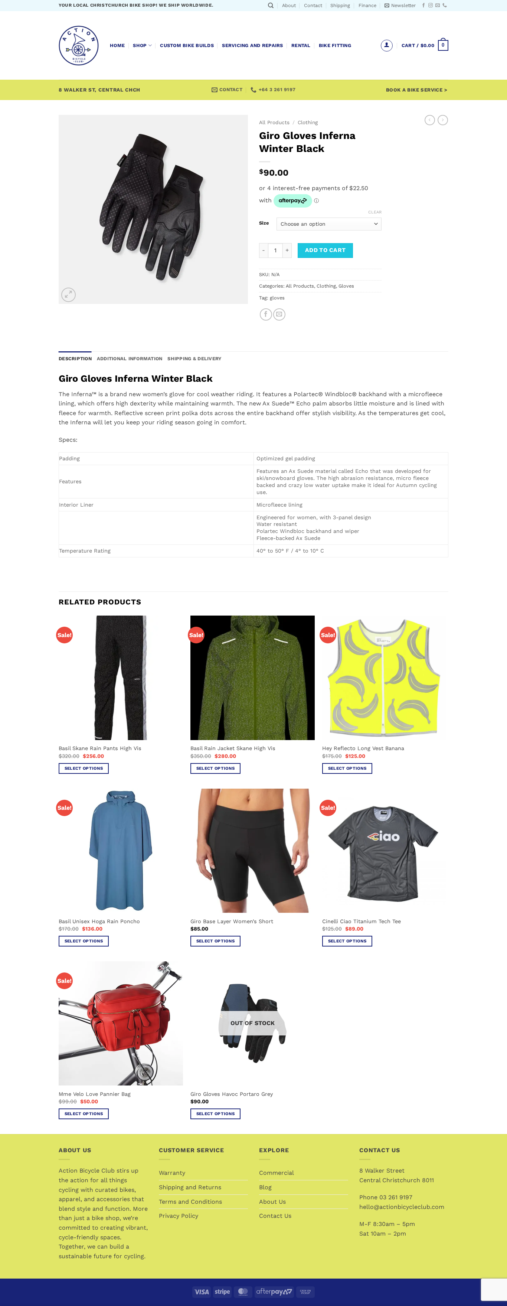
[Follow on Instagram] (430, 5)
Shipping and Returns (190, 1187)
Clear (375, 212)
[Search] (271, 5)
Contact (313, 5)
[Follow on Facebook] (423, 5)
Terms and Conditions (190, 1201)
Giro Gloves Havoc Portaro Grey (231, 1094)
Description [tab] (75, 358)
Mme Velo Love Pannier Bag (95, 1094)
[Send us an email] (437, 5)
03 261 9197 (395, 1197)
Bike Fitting (335, 45)
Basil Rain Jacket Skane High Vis (232, 748)
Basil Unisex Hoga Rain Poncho (99, 921)
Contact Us (275, 1215)
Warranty (172, 1172)
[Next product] (430, 120)
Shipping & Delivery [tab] (194, 358)
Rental (301, 45)
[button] (400, 5)
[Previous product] (443, 120)
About (289, 5)
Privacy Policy (178, 1215)
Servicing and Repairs (252, 45)
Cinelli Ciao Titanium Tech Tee (361, 921)
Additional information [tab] (130, 358)
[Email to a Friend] (279, 314)
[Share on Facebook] (266, 314)
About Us (272, 1201)
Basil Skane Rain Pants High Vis (100, 748)
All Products (274, 122)
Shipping (340, 5)
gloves (277, 298)
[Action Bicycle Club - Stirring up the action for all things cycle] (79, 46)
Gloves (346, 286)
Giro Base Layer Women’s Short (231, 921)
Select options (84, 768)
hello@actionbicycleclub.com (401, 1206)
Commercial (276, 1172)
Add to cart (325, 250)
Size (264, 223)
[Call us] (444, 5)
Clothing (308, 122)
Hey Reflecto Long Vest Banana (363, 748)
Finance (367, 5)
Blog (265, 1187)
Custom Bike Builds (187, 45)
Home (117, 45)
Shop (140, 45)
